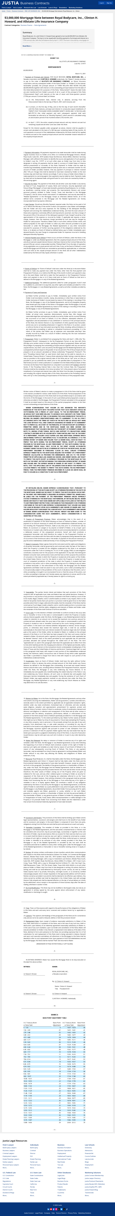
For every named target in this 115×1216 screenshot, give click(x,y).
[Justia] (10, 3)
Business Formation (64, 1148)
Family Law (33, 1162)
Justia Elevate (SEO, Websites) (95, 1184)
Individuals (34, 1145)
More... (5, 1168)
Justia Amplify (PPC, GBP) (93, 1187)
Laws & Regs (52, 7)
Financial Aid (89, 1153)
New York (33, 1190)
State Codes (34, 1178)
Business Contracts (17, 11)
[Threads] (59, 1209)
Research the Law (30, 7)
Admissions (89, 1151)
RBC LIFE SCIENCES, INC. (32, 11)
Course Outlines (90, 1156)
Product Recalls (63, 1184)
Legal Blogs (61, 1178)
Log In (102, 3)
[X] (64, 1209)
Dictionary (88, 1148)
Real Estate (61, 1162)
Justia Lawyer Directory (93, 1178)
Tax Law (60, 1165)
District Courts (7, 1190)
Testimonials (89, 1193)
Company (47, 1213)
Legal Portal (39, 1213)
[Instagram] (56, 1209)
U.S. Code (6, 1178)
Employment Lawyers (10, 1156)
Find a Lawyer (6, 7)
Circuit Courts (7, 1187)
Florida (32, 1187)
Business (61, 1145)
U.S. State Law (35, 1173)
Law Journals (89, 1159)
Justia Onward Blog (91, 1190)
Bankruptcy (34, 1148)
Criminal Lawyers (8, 1153)
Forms (9, 11)
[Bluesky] (61, 1209)
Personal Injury (35, 1165)
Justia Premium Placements (94, 1181)
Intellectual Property (64, 1156)
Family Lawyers (8, 1162)
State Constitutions (36, 1175)
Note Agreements (40, 25)
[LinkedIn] (48, 1209)
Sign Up (109, 3)
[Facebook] (54, 1209)
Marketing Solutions (75, 7)
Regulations (7, 1181)
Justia (3, 11)
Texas (32, 1193)
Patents (60, 1187)
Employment (62, 1153)
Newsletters (63, 7)
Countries (61, 1193)
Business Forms (63, 1181)
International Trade (64, 1159)
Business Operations (65, 1151)
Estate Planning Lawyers (11, 1159)
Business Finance (26, 25)
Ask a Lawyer (18, 7)
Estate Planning (35, 1159)
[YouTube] (51, 1209)
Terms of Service (61, 1213)
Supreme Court (8, 1184)
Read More (26, 46)
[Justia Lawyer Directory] (67, 1209)
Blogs (87, 1162)
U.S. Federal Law (9, 1173)
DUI (31, 1156)
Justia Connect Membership (94, 1175)
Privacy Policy (72, 1213)
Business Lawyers (9, 1151)
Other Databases (64, 1173)
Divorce (32, 1153)
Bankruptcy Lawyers (9, 1148)
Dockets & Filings (8, 1193)
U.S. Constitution (8, 1175)
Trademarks (62, 1190)
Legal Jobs (61, 1175)
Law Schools (42, 7)
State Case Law (35, 1181)
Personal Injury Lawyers (11, 1165)
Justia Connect (29, 1213)
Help (53, 1213)
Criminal (33, 1151)
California (33, 1184)
